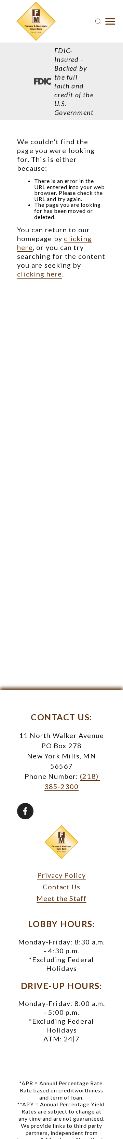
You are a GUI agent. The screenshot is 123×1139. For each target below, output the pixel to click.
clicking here (39, 274)
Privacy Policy (61, 875)
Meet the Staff (61, 898)
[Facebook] (25, 811)
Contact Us (62, 887)
